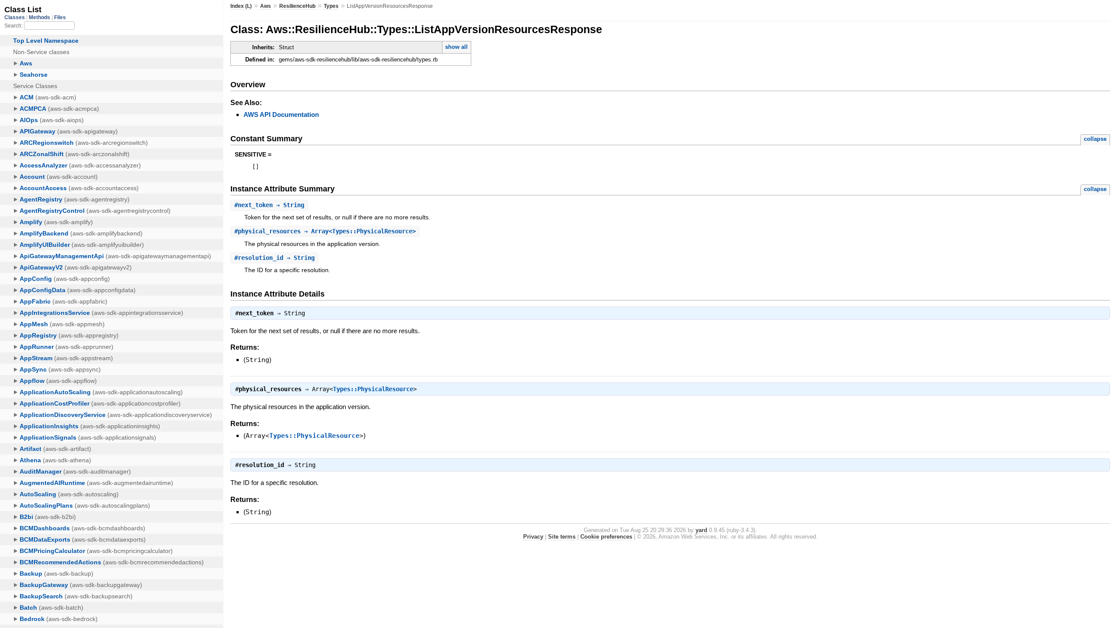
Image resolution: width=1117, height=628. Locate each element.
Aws (265, 6)
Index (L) (241, 6)
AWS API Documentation (281, 114)
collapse (1095, 139)
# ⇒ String (269, 204)
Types (331, 6)
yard (701, 530)
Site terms (562, 536)
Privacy (533, 536)
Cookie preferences (606, 536)
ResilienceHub (297, 6)
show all (456, 47)
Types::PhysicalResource (373, 389)
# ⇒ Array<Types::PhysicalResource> (325, 231)
